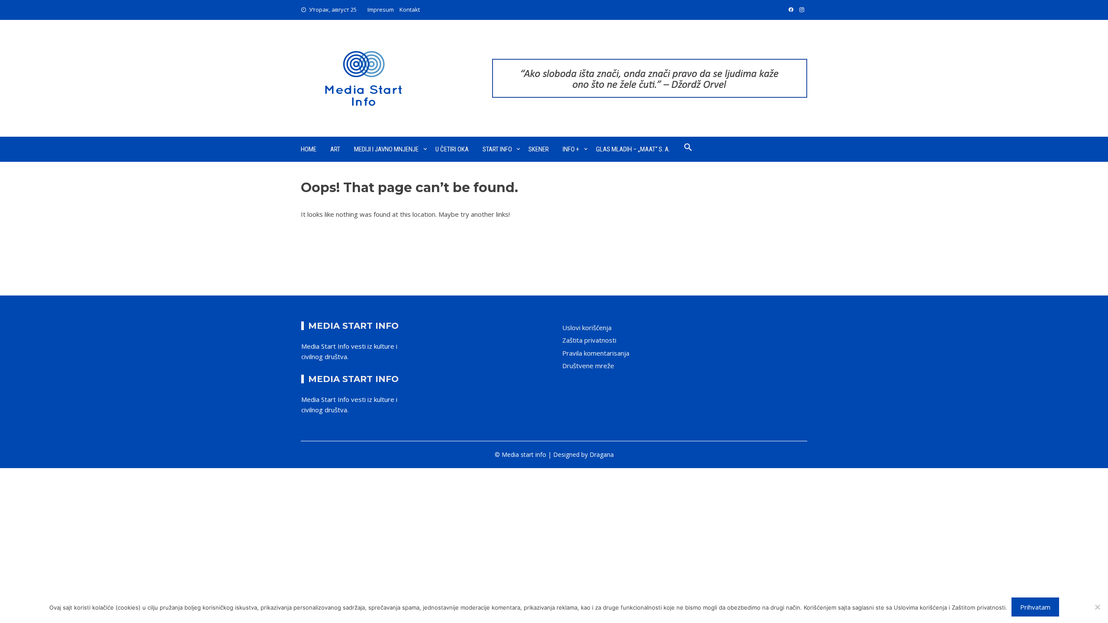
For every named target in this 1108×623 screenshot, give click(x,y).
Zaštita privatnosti (589, 340)
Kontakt (409, 9)
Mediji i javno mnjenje (386, 149)
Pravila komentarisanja (595, 353)
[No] (1097, 607)
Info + (571, 149)
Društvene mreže (588, 365)
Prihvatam (1035, 607)
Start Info (497, 149)
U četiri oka (452, 149)
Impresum (380, 9)
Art (335, 149)
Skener (538, 149)
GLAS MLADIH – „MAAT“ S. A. (633, 149)
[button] (688, 149)
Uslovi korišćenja (587, 327)
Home (308, 149)
